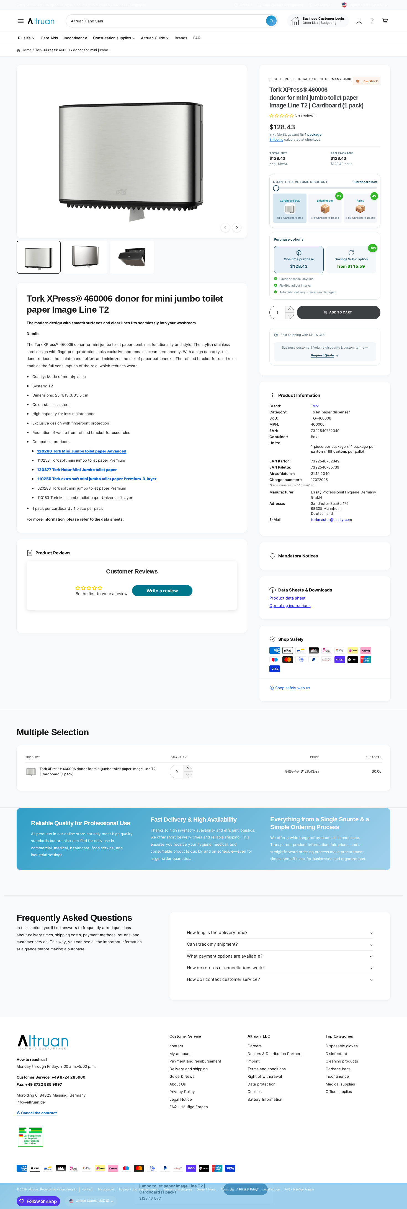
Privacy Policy (182, 1091)
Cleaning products (342, 1061)
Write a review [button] (162, 590)
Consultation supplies (112, 38)
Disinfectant (336, 1053)
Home (26, 50)
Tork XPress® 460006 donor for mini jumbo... (73, 50)
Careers (255, 1046)
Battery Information (265, 1099)
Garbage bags (338, 1069)
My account (180, 1053)
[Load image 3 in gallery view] (132, 257)
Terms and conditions (267, 1069)
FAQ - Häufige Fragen (188, 1107)
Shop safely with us (292, 688)
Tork (314, 406)
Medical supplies (340, 1084)
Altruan (33, 1189)
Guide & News (181, 1076)
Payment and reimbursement (195, 1061)
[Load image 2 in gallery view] (85, 257)
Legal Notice (180, 1099)
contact (176, 1046)
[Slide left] (225, 227)
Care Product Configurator (283, 5)
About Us (177, 1084)
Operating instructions (289, 605)
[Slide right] (236, 227)
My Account (323, 5)
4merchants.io (66, 1189)
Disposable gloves (342, 1046)
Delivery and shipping (188, 1069)
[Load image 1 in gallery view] (39, 257)
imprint (254, 1061)
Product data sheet (287, 598)
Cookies (255, 1091)
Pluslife (24, 38)
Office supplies (339, 1091)
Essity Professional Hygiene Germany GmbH (310, 79)
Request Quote (322, 355)
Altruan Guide (153, 38)
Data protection (261, 1084)
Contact (246, 5)
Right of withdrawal (265, 1076)
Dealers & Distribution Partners (275, 1053)
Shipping (276, 139)
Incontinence (337, 1076)
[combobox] (172, 20)
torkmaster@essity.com (331, 519)
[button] (20, 20)
